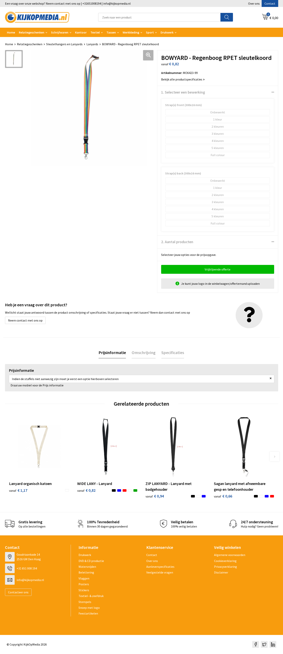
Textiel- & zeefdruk (91, 596)
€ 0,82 (86, 490)
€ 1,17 (18, 490)
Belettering (86, 572)
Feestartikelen (88, 613)
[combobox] (159, 17)
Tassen (111, 32)
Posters (84, 584)
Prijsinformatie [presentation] (112, 352)
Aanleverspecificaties (160, 567)
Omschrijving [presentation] (144, 352)
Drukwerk (85, 555)
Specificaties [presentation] (172, 352)
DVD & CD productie (91, 561)
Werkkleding (131, 32)
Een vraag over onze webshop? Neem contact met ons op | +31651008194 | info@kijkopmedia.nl (68, 3)
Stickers (84, 590)
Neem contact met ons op (25, 320)
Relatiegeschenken (31, 32)
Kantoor (81, 32)
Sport (150, 32)
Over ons (254, 3)
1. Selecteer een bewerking (183, 92)
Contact (270, 3)
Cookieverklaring (225, 561)
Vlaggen (84, 578)
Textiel (95, 32)
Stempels (85, 602)
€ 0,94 (155, 496)
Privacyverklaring (225, 567)
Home (11, 32)
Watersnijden (87, 567)
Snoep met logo (89, 608)
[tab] (112, 352)
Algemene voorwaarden (229, 555)
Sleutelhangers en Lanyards (64, 44)
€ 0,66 (223, 496)
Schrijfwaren (59, 32)
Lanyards (92, 44)
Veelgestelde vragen (159, 572)
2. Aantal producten (177, 241)
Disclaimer (221, 572)
